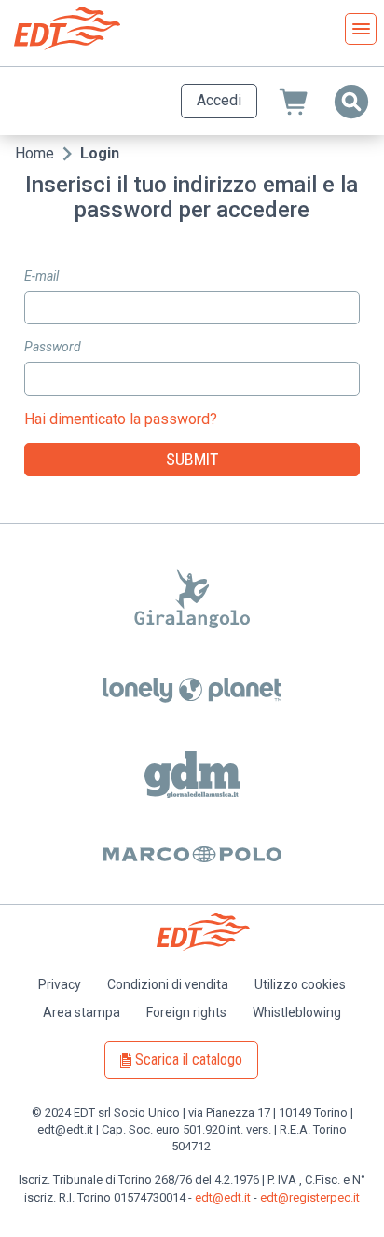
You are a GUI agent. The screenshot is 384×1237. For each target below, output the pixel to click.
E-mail (41, 275)
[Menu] (361, 29)
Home (34, 153)
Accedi (219, 100)
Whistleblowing (297, 1012)
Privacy (59, 984)
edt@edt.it (223, 1197)
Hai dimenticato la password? (120, 419)
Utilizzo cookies (300, 984)
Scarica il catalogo (188, 1059)
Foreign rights (186, 1012)
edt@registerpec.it (310, 1197)
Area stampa (81, 1012)
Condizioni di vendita (167, 984)
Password (52, 346)
